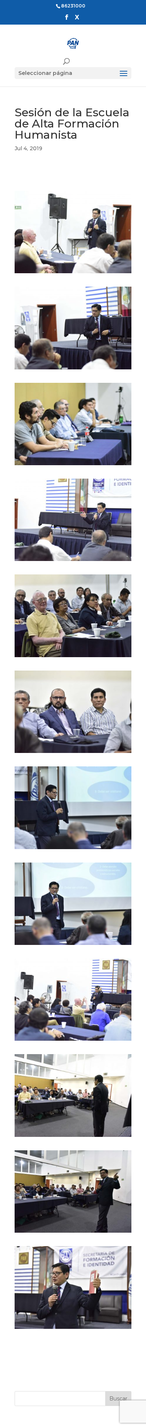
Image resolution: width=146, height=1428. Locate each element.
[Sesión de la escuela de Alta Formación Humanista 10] (73, 369)
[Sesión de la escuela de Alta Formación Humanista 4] (73, 1040)
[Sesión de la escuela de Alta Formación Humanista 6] (73, 849)
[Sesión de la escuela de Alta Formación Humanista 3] (73, 1137)
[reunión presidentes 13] (73, 1328)
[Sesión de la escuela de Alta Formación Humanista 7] (73, 657)
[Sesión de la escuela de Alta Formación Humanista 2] (73, 1232)
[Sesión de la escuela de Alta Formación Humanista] (73, 465)
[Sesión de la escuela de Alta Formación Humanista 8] (73, 561)
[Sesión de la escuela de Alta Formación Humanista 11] (73, 273)
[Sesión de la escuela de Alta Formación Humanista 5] (73, 945)
